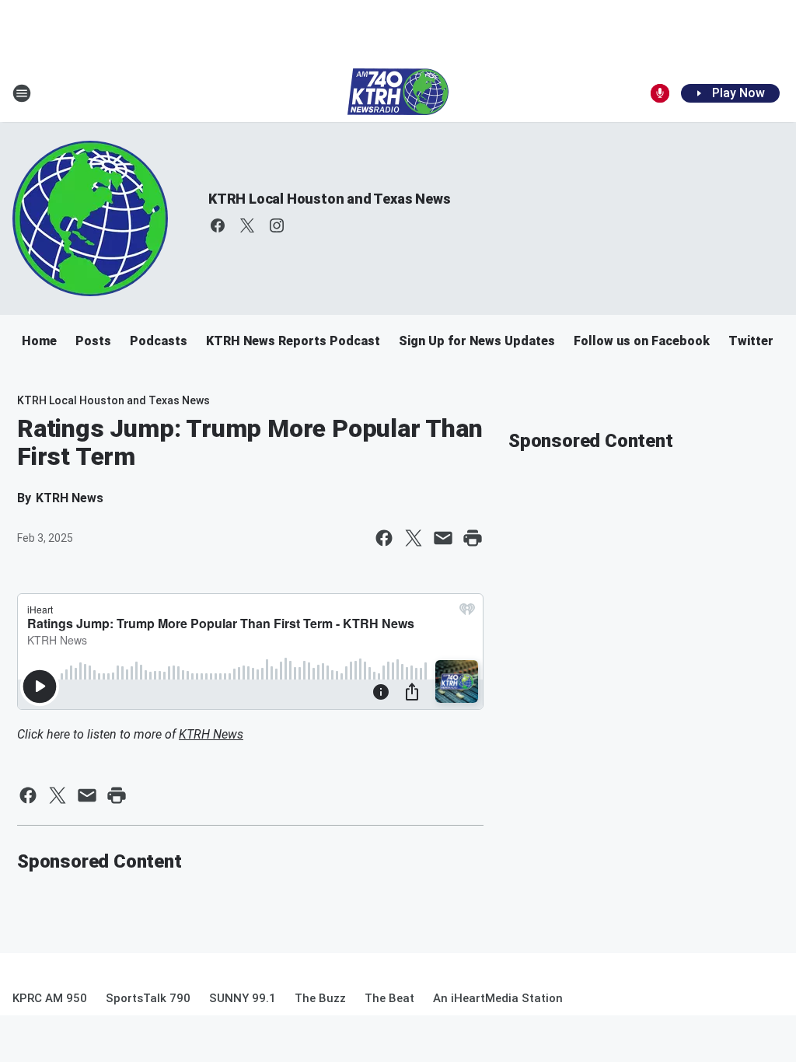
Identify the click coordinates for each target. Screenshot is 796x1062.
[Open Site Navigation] (21, 93)
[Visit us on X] (247, 225)
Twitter (750, 341)
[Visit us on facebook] (217, 225)
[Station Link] (398, 93)
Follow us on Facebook (642, 341)
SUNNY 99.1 (242, 998)
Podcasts (158, 341)
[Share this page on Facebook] (384, 538)
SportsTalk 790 (148, 998)
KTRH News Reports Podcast (293, 341)
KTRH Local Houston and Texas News (329, 198)
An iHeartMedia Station (498, 998)
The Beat (389, 998)
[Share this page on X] (413, 538)
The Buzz (320, 998)
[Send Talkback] (660, 93)
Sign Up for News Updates (477, 341)
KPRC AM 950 (49, 998)
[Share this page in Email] (443, 538)
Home (39, 341)
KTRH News (211, 734)
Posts (93, 341)
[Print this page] (473, 538)
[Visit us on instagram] (276, 225)
